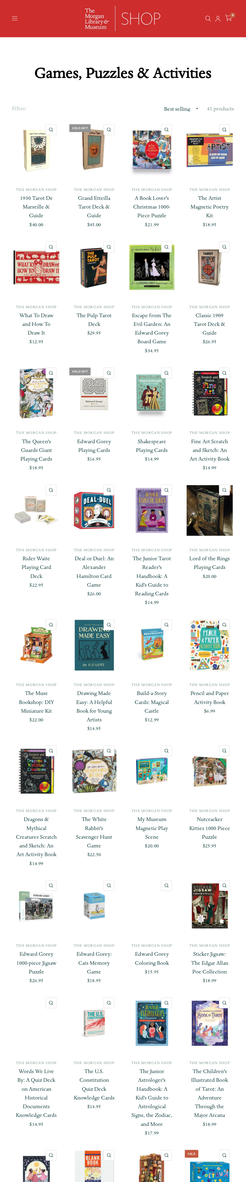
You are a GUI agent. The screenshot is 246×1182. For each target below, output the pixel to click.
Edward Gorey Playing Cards (94, 446)
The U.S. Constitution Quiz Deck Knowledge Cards (94, 1084)
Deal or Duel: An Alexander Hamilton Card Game (94, 571)
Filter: (19, 108)
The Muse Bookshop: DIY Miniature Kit (36, 702)
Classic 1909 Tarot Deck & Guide (209, 324)
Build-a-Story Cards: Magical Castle (152, 702)
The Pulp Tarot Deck (94, 320)
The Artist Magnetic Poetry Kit (209, 207)
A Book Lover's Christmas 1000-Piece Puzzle (151, 207)
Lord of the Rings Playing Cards (209, 563)
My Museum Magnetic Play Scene (152, 828)
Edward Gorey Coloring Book (152, 958)
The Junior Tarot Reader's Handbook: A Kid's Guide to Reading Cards (152, 576)
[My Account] (218, 18)
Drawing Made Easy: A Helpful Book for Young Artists (94, 706)
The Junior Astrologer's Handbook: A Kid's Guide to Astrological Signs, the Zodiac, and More (151, 1098)
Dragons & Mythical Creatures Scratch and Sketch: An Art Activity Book (36, 837)
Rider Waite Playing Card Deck (36, 567)
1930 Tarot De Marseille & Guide (36, 207)
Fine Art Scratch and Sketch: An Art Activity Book (210, 450)
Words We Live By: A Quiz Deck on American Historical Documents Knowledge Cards (36, 1093)
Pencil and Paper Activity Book (209, 697)
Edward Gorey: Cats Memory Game (94, 963)
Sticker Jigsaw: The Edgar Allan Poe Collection (209, 963)
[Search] (208, 18)
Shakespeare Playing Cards (152, 446)
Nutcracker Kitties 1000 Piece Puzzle (209, 828)
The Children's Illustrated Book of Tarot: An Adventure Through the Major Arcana (209, 1093)
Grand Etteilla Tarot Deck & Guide (94, 207)
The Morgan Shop (36, 189)
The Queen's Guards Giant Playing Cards (36, 450)
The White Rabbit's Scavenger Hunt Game (94, 832)
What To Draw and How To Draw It (36, 324)
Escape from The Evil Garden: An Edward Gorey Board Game (152, 328)
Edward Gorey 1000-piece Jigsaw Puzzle (36, 963)
